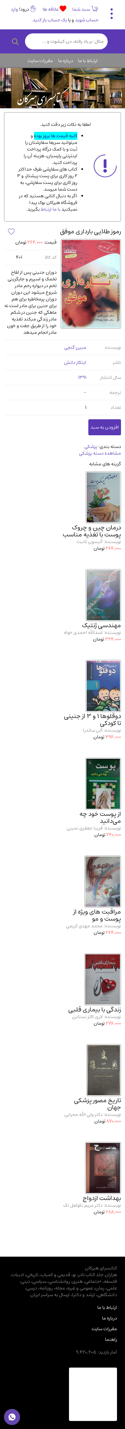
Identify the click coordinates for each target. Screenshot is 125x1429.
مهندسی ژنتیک (101, 625)
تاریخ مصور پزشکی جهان (97, 1104)
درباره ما (65, 61)
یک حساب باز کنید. (49, 20)
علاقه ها (51, 9)
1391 (82, 378)
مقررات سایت (40, 61)
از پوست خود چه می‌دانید (100, 817)
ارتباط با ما (88, 61)
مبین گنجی (75, 347)
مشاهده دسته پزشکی (100, 453)
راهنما (111, 1340)
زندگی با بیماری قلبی (94, 1009)
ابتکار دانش (75, 363)
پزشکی (90, 447)
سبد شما (81, 9)
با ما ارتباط (50, 209)
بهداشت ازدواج (102, 1198)
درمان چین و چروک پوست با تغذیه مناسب (92, 531)
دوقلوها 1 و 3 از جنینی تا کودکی (92, 720)
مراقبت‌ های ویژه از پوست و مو (97, 915)
